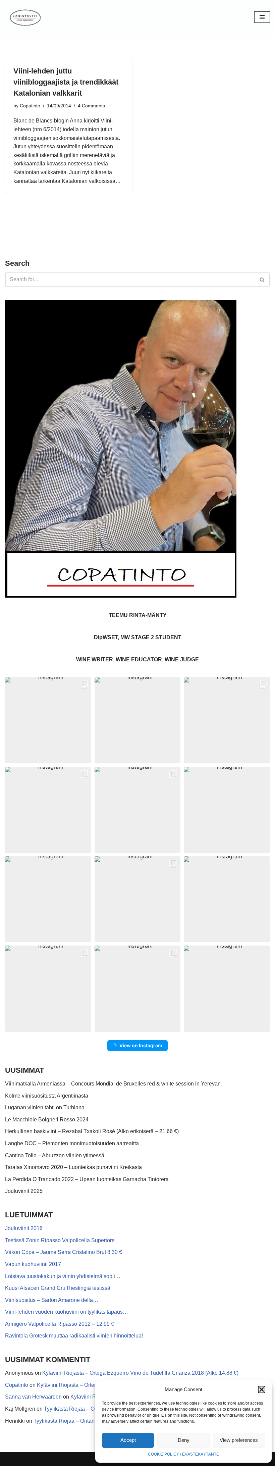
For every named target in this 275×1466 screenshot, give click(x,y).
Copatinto (30, 105)
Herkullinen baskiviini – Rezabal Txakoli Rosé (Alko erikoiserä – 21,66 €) (92, 1131)
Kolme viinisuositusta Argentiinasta (46, 1096)
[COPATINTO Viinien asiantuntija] (25, 17)
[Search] (262, 279)
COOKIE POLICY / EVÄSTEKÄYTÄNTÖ (183, 1454)
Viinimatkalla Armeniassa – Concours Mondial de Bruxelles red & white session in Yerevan (113, 1083)
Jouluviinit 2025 (24, 1191)
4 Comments (91, 105)
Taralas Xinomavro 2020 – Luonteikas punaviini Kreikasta (73, 1167)
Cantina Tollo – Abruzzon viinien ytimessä (54, 1155)
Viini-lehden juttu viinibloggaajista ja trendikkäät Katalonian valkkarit (65, 82)
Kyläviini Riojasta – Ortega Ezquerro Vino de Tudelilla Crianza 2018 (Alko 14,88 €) (140, 1373)
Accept (128, 1440)
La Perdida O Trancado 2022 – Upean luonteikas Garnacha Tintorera (87, 1179)
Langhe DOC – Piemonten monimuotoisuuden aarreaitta (72, 1143)
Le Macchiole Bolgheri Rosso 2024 (47, 1119)
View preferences (239, 1440)
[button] (261, 1389)
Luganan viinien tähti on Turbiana (45, 1107)
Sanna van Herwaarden (33, 1397)
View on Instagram (140, 1045)
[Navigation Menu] (262, 17)
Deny (183, 1440)
